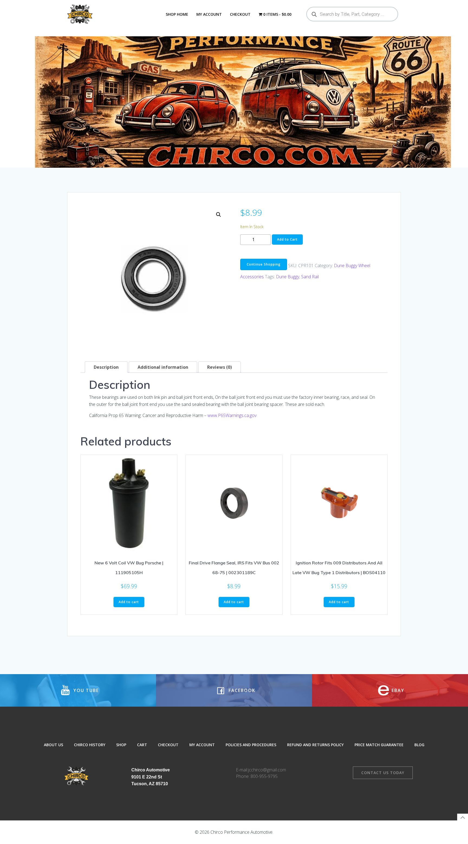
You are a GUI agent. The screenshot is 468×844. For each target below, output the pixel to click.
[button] (218, 214)
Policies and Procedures (251, 744)
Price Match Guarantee (379, 744)
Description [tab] (106, 367)
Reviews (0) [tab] (219, 367)
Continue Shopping (264, 264)
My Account (209, 14)
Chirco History (89, 744)
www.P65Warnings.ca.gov (231, 415)
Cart (142, 744)
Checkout (240, 14)
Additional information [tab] (163, 367)
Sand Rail (310, 277)
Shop (121, 744)
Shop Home (177, 14)
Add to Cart (287, 239)
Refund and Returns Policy (315, 744)
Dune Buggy (287, 277)
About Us (53, 744)
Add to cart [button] (129, 602)
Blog (419, 744)
